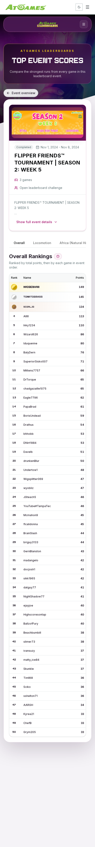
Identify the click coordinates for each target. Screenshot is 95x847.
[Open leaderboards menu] (84, 24)
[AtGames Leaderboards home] (47, 24)
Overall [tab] (19, 243)
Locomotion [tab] (42, 243)
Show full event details (34, 222)
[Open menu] (87, 7)
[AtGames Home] (25, 7)
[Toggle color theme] (79, 7)
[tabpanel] (47, 495)
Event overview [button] (23, 93)
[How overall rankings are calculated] (58, 256)
